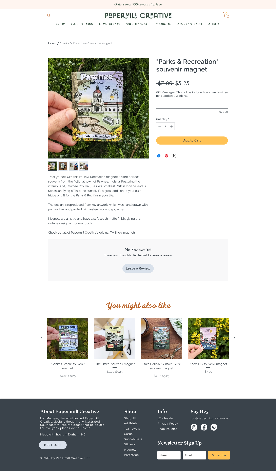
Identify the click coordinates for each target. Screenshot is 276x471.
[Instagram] (194, 427)
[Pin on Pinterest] (166, 155)
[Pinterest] (214, 427)
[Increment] (171, 126)
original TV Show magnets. (117, 232)
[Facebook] (204, 427)
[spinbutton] (165, 126)
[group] (138, 350)
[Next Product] (234, 338)
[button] (226, 15)
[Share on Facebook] (158, 155)
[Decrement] (159, 126)
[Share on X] (174, 155)
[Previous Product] (41, 338)
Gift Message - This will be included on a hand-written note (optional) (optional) (192, 94)
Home (52, 43)
